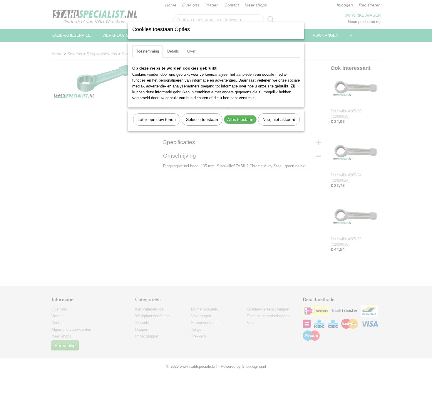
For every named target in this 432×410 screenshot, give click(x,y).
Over (191, 51)
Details (173, 51)
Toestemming (147, 51)
